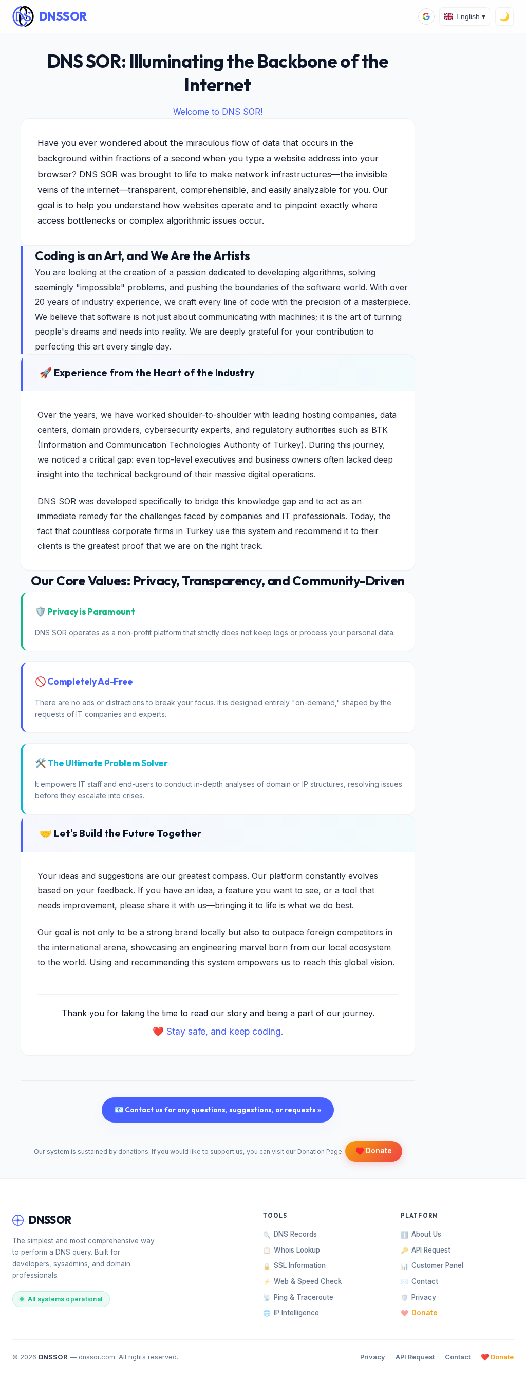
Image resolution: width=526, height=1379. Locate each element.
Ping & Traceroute (298, 1297)
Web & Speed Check (302, 1281)
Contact (419, 1281)
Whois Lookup (291, 1250)
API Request (425, 1250)
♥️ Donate (373, 1151)
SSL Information (294, 1265)
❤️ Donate (497, 1357)
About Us (421, 1234)
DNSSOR (63, 16)
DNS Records (290, 1234)
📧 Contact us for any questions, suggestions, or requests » (218, 1109)
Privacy (418, 1297)
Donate (419, 1313)
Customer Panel (432, 1265)
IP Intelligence (291, 1313)
